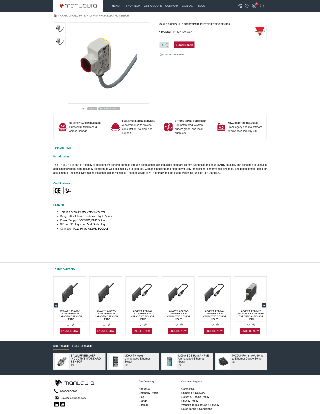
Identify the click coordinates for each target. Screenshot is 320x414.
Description (63, 147)
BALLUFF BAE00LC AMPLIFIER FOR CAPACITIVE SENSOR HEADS (214, 315)
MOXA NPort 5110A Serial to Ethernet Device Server (247, 357)
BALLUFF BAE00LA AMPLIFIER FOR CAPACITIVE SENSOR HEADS (178, 315)
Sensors (92, 108)
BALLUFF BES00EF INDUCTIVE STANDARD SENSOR (86, 358)
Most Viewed (61, 346)
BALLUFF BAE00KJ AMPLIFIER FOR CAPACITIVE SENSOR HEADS (106, 315)
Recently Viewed (82, 346)
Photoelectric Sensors (109, 108)
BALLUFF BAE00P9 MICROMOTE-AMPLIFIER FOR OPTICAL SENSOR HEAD (251, 315)
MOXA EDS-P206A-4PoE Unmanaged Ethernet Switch (193, 358)
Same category (65, 269)
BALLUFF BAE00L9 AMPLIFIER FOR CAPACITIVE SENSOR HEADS (142, 315)
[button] (56, 305)
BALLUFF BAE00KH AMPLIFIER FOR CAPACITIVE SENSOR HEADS (70, 315)
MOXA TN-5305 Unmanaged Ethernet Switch (137, 358)
